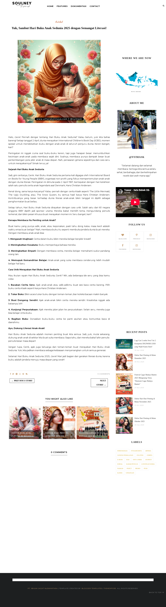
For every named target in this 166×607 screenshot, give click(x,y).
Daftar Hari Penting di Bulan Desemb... (57, 434)
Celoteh (140, 455)
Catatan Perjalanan (125, 455)
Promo (137, 468)
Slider (119, 473)
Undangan (130, 473)
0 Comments (104, 374)
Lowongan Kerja (148, 464)
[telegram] (17, 373)
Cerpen (149, 455)
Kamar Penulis (132, 464)
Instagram (137, 249)
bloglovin (123, 239)
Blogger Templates (92, 588)
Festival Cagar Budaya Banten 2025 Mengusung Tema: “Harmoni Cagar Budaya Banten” (145, 379)
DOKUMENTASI (78, 6)
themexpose (110, 588)
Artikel (59, 22)
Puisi (145, 468)
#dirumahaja (122, 451)
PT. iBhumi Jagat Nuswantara (43, 588)
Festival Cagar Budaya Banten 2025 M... (92, 434)
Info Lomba (137, 459)
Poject (129, 468)
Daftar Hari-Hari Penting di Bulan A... (23, 434)
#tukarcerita (136, 451)
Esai (127, 459)
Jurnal (120, 464)
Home (50, 6)
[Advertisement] (137, 34)
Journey (148, 459)
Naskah (120, 468)
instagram (151, 239)
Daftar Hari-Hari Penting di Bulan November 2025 (144, 400)
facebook (122, 249)
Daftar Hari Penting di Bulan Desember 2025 (145, 356)
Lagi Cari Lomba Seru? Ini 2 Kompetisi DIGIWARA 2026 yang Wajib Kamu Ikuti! (145, 344)
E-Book (120, 459)
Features (62, 6)
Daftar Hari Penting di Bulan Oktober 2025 (145, 419)
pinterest (136, 239)
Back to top (155, 592)
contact (95, 6)
